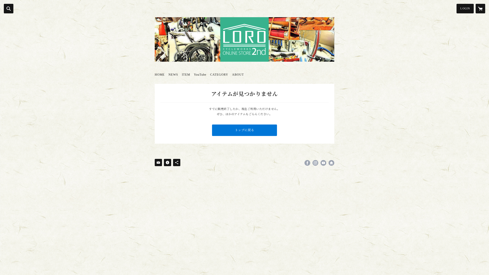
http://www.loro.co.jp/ (331, 163)
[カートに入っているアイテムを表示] (480, 8)
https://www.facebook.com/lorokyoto (307, 163)
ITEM (186, 74)
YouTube (200, 74)
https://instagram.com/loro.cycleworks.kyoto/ (315, 163)
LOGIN (465, 8)
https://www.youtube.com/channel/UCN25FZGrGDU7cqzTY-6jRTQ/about (323, 163)
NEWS (173, 74)
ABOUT (238, 74)
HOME (160, 74)
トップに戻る (244, 130)
